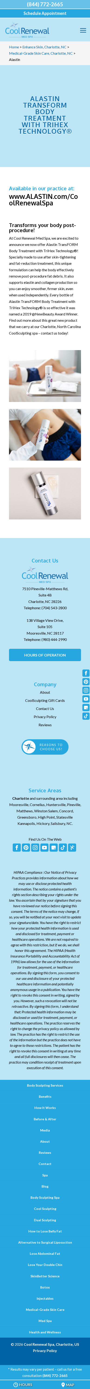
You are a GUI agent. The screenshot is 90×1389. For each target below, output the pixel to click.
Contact (45, 1164)
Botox (45, 1287)
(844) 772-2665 (45, 4)
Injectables (45, 1298)
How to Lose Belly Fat (45, 1231)
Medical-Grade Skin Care (45, 1310)
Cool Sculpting (45, 1209)
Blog (45, 1186)
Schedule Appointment (45, 13)
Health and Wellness (45, 1332)
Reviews (45, 725)
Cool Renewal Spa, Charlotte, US (51, 1344)
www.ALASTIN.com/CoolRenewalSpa (43, 199)
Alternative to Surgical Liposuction (45, 1242)
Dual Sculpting (45, 1220)
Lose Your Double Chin (45, 1265)
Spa (45, 1175)
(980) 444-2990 (54, 639)
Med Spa (45, 1321)
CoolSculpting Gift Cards (45, 700)
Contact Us (45, 708)
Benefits (45, 1096)
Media (45, 1130)
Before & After (45, 1119)
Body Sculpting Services (45, 1085)
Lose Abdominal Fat (45, 1253)
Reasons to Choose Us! (51, 747)
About (45, 692)
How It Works (45, 1108)
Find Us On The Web (45, 839)
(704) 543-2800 (54, 608)
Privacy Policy (45, 716)
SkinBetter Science (45, 1276)
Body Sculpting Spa (45, 1197)
